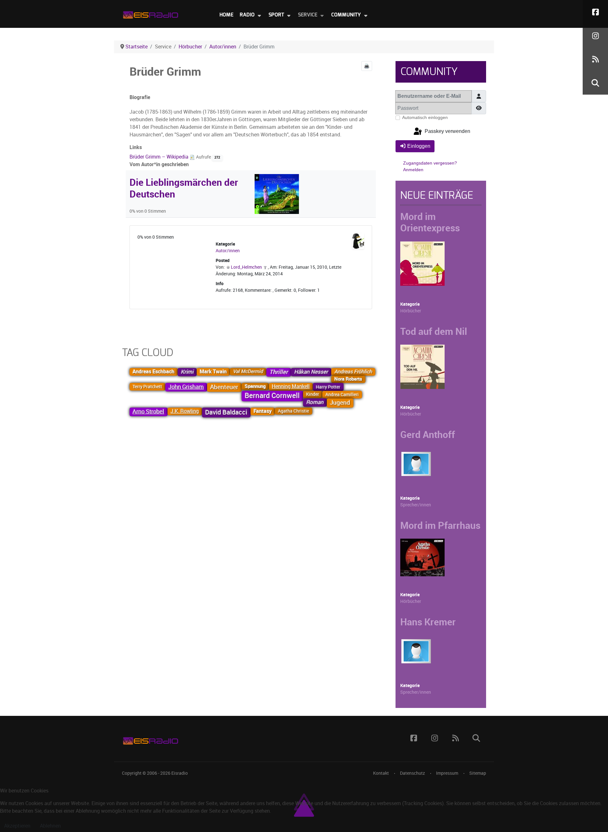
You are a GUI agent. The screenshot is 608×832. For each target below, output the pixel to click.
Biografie (140, 97)
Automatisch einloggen (425, 117)
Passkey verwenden (446, 131)
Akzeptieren (17, 826)
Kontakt (381, 773)
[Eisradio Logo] (150, 13)
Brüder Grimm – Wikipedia (160, 157)
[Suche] (595, 83)
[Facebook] (595, 12)
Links (136, 147)
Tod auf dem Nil (433, 331)
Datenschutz (412, 773)
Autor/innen (228, 250)
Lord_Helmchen (246, 267)
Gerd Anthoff (427, 434)
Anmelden (413, 169)
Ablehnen (50, 826)
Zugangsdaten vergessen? (430, 163)
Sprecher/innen (415, 505)
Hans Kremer (428, 622)
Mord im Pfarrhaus (440, 525)
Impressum (447, 773)
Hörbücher (410, 311)
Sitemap (477, 773)
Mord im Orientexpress (430, 222)
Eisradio (179, 773)
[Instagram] (595, 35)
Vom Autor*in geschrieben (159, 164)
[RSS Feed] (595, 59)
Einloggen (418, 146)
